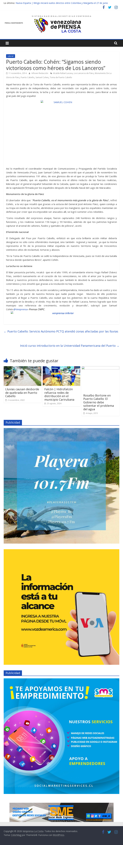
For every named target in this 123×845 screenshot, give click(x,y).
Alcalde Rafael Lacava (63, 73)
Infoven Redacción (40, 73)
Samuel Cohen (42, 77)
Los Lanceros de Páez (84, 73)
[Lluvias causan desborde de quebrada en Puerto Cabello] (22, 368)
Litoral (10, 56)
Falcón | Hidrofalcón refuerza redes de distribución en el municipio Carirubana (59, 394)
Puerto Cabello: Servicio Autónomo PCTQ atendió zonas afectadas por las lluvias (61, 331)
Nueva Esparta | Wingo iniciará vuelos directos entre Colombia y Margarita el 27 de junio (62, 2)
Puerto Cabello (27, 77)
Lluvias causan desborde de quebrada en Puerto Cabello (22, 392)
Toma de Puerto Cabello (61, 77)
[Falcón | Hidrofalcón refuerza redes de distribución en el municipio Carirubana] (61, 368)
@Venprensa (20, 309)
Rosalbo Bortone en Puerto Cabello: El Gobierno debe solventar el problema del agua (98, 402)
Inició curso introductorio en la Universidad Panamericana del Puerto (69, 346)
